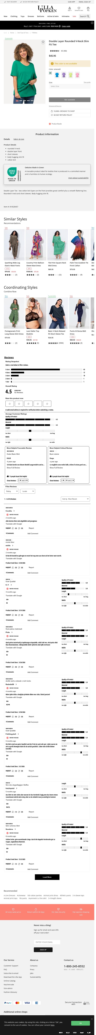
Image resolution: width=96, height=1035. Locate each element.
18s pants (23, 898)
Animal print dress (51, 896)
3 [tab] (24, 101)
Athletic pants (65, 896)
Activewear (21, 896)
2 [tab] (20, 101)
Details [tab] (7, 139)
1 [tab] (17, 101)
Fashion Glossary (10, 992)
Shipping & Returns (55, 106)
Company (33, 966)
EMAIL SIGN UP (84, 2)
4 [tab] (28, 101)
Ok (80, 1023)
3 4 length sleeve (54, 898)
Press (32, 969)
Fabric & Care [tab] (19, 139)
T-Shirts (34, 33)
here (52, 1025)
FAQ (5, 969)
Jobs (31, 973)
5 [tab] (32, 101)
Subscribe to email (11, 973)
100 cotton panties (34, 896)
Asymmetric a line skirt (37, 898)
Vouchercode (9, 984)
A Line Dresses (9, 896)
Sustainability (35, 977)
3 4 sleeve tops (78, 896)
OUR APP (71, 2)
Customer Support (11, 966)
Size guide (87, 82)
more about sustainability (78, 178)
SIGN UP (43, 950)
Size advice (8, 988)
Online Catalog (9, 981)
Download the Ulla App (13, 977)
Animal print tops (10, 898)
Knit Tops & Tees (23, 33)
